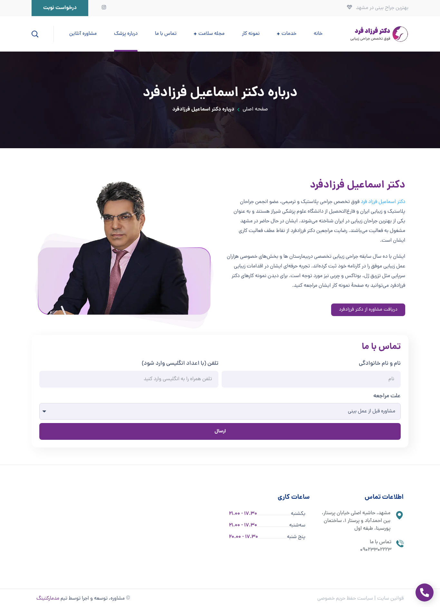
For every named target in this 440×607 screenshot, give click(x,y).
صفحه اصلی (255, 109)
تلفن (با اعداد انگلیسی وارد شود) (180, 363)
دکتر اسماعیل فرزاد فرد (383, 202)
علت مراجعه (387, 396)
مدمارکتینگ (47, 598)
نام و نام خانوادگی (380, 363)
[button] (60, 8)
